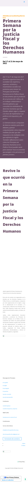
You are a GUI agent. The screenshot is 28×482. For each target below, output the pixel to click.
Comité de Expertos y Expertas (10, 408)
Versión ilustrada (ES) (8, 397)
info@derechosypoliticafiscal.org (10, 430)
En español (5, 382)
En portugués (6, 388)
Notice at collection (8, 480)
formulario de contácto (12, 439)
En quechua (5, 391)
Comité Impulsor (6, 406)
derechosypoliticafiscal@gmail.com (11, 434)
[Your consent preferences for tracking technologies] (25, 479)
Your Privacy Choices (12, 477)
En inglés (5, 385)
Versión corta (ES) (7, 394)
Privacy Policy (22, 461)
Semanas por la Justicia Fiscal (10, 417)
